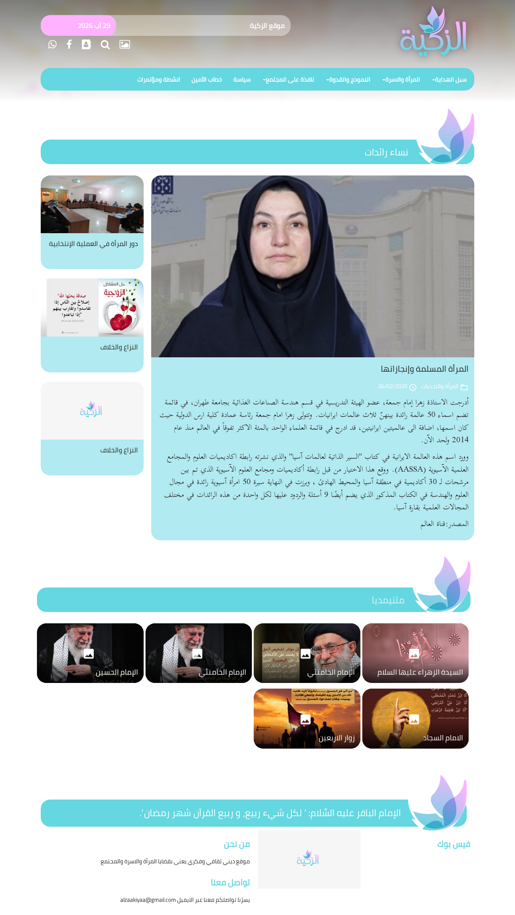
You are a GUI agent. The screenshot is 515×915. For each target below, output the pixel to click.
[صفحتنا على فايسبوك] (68, 44)
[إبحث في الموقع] (104, 44)
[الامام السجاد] (415, 750)
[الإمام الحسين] (90, 685)
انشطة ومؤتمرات (158, 79)
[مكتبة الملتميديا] (123, 44)
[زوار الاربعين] (307, 750)
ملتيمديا (388, 599)
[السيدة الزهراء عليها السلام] (415, 685)
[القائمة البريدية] (85, 44)
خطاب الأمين (207, 79)
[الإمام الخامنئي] (307, 685)
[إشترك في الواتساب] (52, 44)
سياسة (242, 79)
